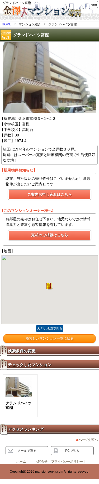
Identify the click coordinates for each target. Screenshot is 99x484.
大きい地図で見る (49, 328)
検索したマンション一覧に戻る (50, 338)
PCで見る (72, 451)
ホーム (21, 461)
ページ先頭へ (88, 440)
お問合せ (41, 461)
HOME (6, 24)
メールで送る (26, 451)
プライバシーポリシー (67, 461)
